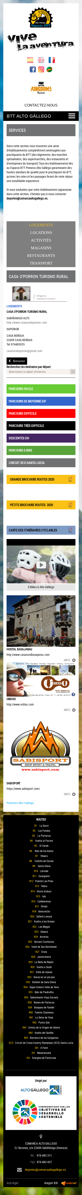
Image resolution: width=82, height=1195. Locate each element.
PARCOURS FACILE (21, 388)
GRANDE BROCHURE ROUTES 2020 (31, 479)
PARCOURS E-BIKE (20, 450)
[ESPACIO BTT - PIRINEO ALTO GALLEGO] (41, 30)
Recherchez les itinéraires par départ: (29, 367)
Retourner (19, 361)
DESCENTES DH (19, 438)
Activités (41, 240)
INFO (67, 660)
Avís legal (12, 1183)
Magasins (41, 248)
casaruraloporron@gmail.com (24, 351)
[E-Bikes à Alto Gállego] (41, 565)
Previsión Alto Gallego (20, 803)
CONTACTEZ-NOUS (41, 105)
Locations (41, 232)
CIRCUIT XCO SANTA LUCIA (27, 462)
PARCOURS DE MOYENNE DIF (27, 401)
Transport (41, 263)
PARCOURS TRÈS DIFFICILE (26, 425)
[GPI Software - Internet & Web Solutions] (69, 1183)
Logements (41, 225)
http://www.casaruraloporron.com (27, 322)
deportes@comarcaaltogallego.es (45, 1170)
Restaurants (41, 255)
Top (2, 1189)
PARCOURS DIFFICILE (23, 413)
